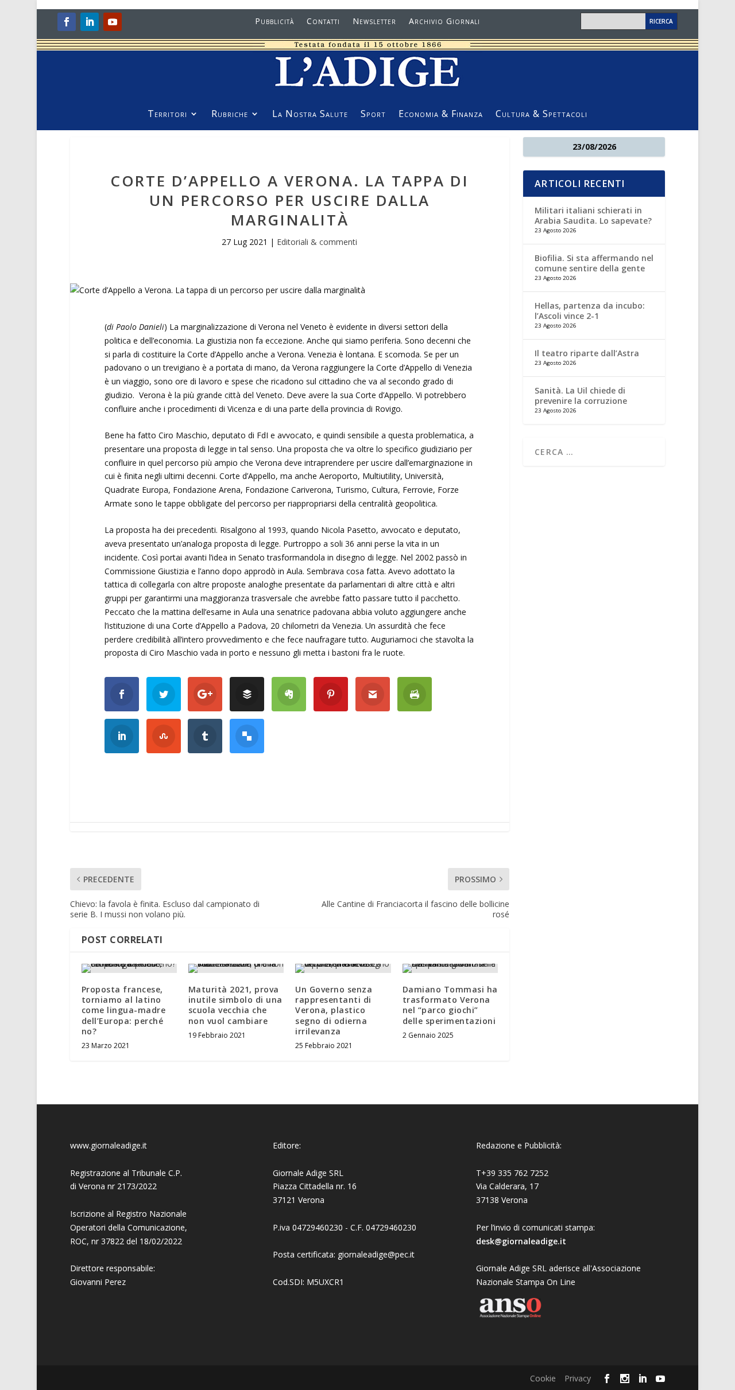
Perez (115, 1281)
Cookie (543, 1378)
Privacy (577, 1378)
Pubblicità (274, 21)
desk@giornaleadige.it (521, 1241)
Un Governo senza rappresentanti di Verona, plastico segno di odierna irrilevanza (333, 1010)
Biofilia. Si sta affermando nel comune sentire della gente (594, 263)
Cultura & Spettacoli (541, 115)
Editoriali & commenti (317, 241)
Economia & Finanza (441, 115)
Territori (167, 115)
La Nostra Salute (310, 115)
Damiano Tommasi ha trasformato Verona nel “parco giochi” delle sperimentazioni (450, 1005)
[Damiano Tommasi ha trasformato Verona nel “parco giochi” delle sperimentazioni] (450, 968)
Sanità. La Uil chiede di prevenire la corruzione (581, 395)
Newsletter (374, 21)
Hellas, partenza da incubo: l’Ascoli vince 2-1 (590, 310)
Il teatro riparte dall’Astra (587, 353)
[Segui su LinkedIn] (89, 22)
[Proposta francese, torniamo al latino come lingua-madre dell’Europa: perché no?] (129, 968)
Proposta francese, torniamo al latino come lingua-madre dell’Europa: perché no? (124, 1010)
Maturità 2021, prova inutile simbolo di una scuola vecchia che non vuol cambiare (235, 1005)
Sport (373, 115)
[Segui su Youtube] (112, 22)
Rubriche (229, 115)
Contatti (323, 21)
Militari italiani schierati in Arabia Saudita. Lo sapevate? (593, 215)
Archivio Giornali (444, 21)
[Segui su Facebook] (66, 22)
